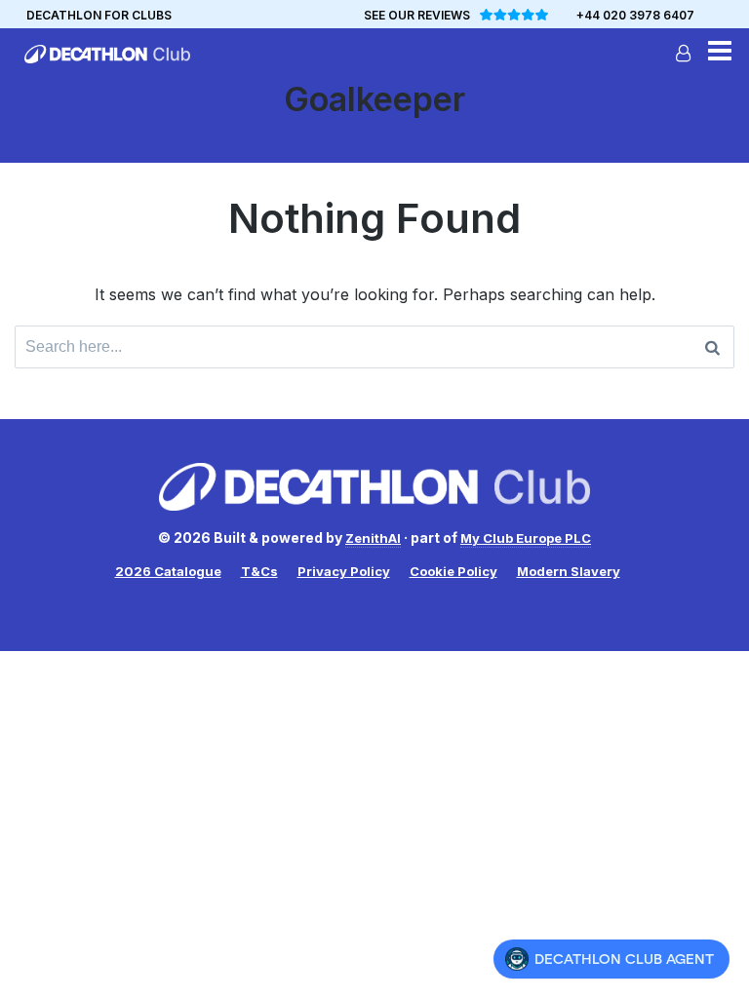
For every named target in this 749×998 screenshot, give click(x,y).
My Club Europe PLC (525, 538)
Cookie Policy (453, 571)
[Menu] (719, 53)
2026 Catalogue (168, 571)
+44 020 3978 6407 (635, 15)
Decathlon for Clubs (99, 15)
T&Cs (259, 571)
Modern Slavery (568, 571)
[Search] (712, 347)
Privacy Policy (343, 571)
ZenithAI (373, 538)
